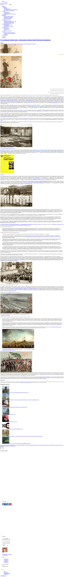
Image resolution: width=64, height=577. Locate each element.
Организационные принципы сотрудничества (7, 555)
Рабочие (3, 19)
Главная (3, 6)
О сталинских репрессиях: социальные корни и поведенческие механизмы (25, 40)
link (16, 260)
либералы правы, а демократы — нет (46, 376)
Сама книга (2, 174)
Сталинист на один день (13, 421)
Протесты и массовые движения (9, 32)
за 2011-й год (6, 561)
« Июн (3, 545)
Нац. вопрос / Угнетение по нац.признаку (11, 9)
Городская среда (6, 28)
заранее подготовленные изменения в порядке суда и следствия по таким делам (24, 288)
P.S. (8, 102)
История (3, 11)
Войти (5, 571)
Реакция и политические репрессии (10, 33)
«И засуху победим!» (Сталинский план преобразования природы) (20, 443)
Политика (3, 15)
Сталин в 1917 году (12, 414)
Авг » (8, 545)
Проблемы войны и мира (8, 17)
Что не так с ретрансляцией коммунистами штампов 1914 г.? (19, 392)
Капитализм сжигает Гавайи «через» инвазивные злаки (18, 407)
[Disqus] (32, 464)
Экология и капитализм (8, 30)
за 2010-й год (6, 562)
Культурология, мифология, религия (10, 13)
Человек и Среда (5, 27)
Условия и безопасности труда (9, 23)
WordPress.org (6, 574)
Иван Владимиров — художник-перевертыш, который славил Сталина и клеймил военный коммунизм (25, 436)
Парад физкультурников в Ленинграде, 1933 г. (7, 148)
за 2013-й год (6, 559)
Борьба (3, 31)
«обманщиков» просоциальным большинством (26, 382)
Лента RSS (4, 36)
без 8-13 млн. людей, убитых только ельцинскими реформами (33, 182)
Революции (6, 34)
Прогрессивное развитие (8, 18)
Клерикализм (6, 25)
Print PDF (62, 54)
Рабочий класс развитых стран (9, 22)
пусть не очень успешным (19, 183)
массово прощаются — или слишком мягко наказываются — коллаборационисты (13, 259)
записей (6, 572)
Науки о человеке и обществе (9, 26)
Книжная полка (4, 35)
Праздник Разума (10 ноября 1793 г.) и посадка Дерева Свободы (12, 349)
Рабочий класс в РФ (7, 20)
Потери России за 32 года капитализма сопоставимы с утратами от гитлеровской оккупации (24, 399)
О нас (3, 1)
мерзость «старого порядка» (53, 102)
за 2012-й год (6, 560)
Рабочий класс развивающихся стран (10, 21)
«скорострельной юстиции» (30, 100)
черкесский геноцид (60, 99)
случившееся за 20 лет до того (38, 178)
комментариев (7, 573)
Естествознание (6, 29)
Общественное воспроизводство (9, 10)
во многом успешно (4, 103)
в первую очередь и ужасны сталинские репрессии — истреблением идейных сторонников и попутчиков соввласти (21, 224)
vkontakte (3, 37)
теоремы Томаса (25, 118)
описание (3, 315)
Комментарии (4, 14)
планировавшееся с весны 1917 (12, 100)
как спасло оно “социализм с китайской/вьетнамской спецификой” (40, 181)
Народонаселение (7, 8)
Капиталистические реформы (9, 16)
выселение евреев (3, 100)
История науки (6, 12)
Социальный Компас (3, 3)
